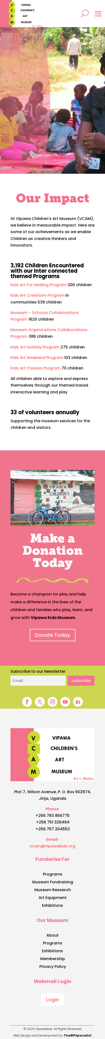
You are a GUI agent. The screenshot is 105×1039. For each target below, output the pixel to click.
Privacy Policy (52, 967)
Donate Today (52, 635)
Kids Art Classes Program (35, 368)
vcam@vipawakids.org (52, 846)
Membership (52, 959)
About (52, 936)
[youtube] (65, 702)
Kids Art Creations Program (37, 295)
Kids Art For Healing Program (38, 285)
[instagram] (52, 702)
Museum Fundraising (52, 882)
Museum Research (52, 890)
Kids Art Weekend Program (36, 357)
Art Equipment (53, 898)
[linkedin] (78, 702)
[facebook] (27, 702)
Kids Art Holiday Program (35, 347)
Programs (52, 875)
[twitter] (40, 702)
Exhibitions (52, 906)
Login (52, 999)
